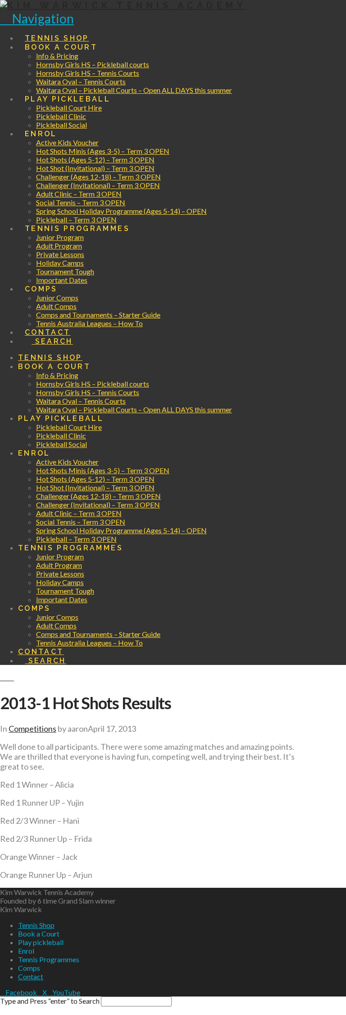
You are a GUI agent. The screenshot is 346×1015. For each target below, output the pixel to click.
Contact (30, 976)
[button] (37, 18)
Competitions (32, 729)
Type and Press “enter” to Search (50, 1001)
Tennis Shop (36, 925)
